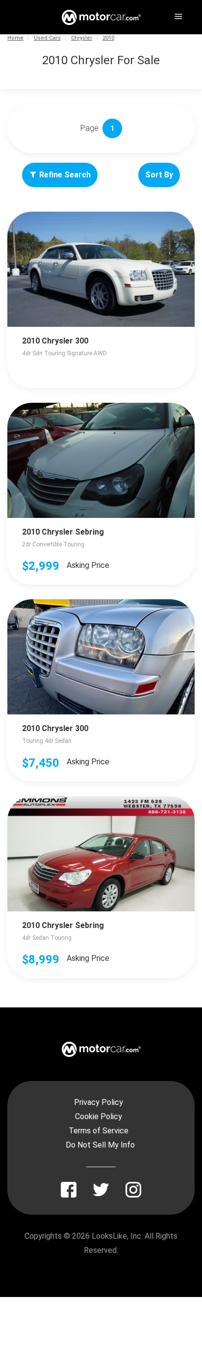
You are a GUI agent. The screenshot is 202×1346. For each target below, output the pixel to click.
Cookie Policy (98, 1116)
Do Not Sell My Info (100, 1145)
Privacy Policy (98, 1102)
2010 (108, 38)
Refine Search (65, 174)
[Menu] (177, 14)
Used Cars (47, 38)
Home (15, 38)
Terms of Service (98, 1130)
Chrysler (81, 38)
